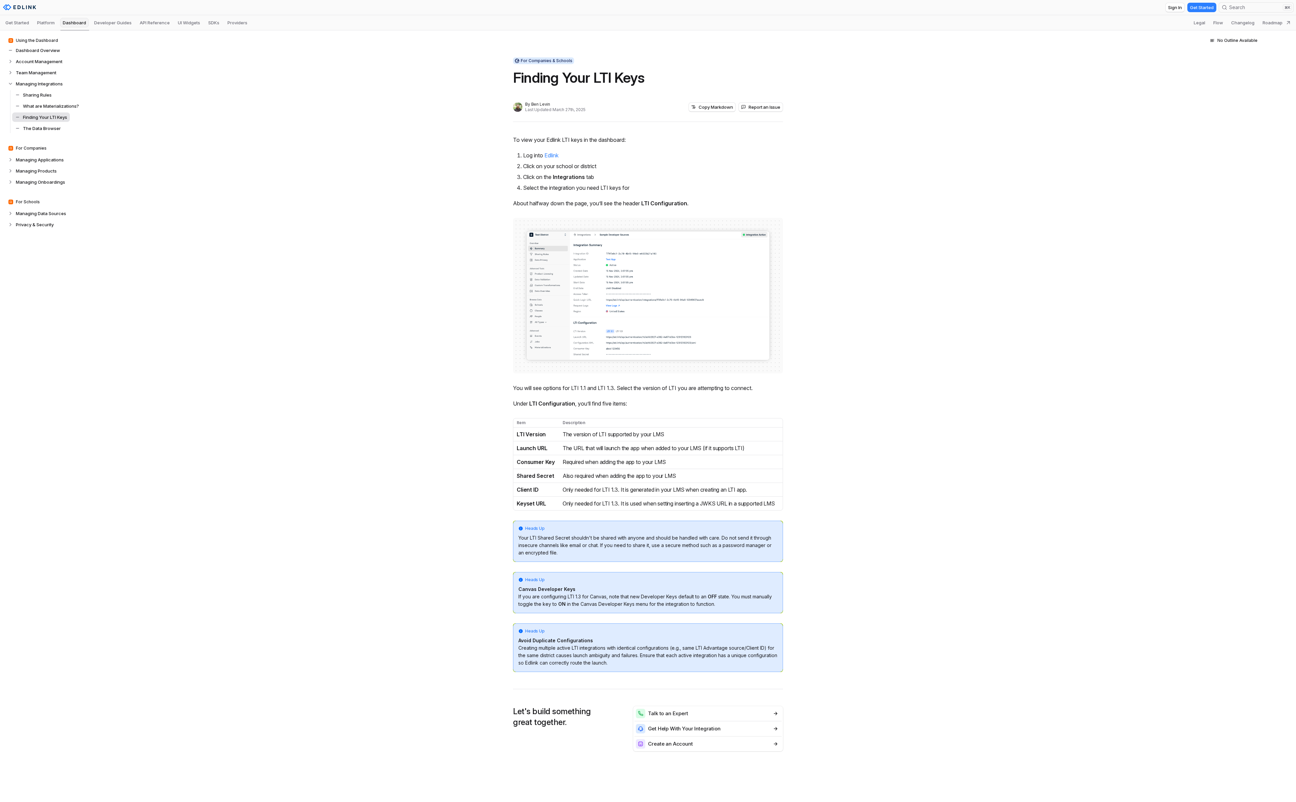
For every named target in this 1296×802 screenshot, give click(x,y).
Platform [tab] (46, 22)
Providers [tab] (237, 22)
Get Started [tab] (17, 22)
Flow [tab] (1218, 22)
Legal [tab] (1199, 22)
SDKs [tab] (213, 22)
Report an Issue (764, 107)
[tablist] (648, 22)
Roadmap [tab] (1272, 22)
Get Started (1202, 7)
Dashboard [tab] (74, 22)
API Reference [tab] (155, 22)
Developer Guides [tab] (113, 22)
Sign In (1175, 7)
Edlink (551, 155)
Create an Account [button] (670, 744)
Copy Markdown (716, 107)
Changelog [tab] (1242, 22)
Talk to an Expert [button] (668, 713)
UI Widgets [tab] (189, 22)
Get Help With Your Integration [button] (684, 728)
